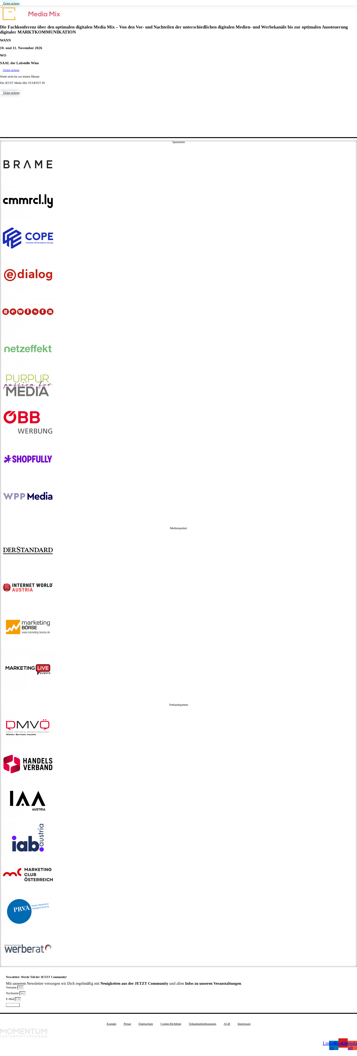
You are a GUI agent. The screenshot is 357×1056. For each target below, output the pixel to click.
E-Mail (10, 999)
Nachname (12, 993)
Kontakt (111, 1023)
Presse (127, 1023)
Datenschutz (146, 1023)
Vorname (11, 987)
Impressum (244, 1023)
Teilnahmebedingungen (202, 1023)
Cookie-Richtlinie (170, 1023)
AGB (227, 1023)
